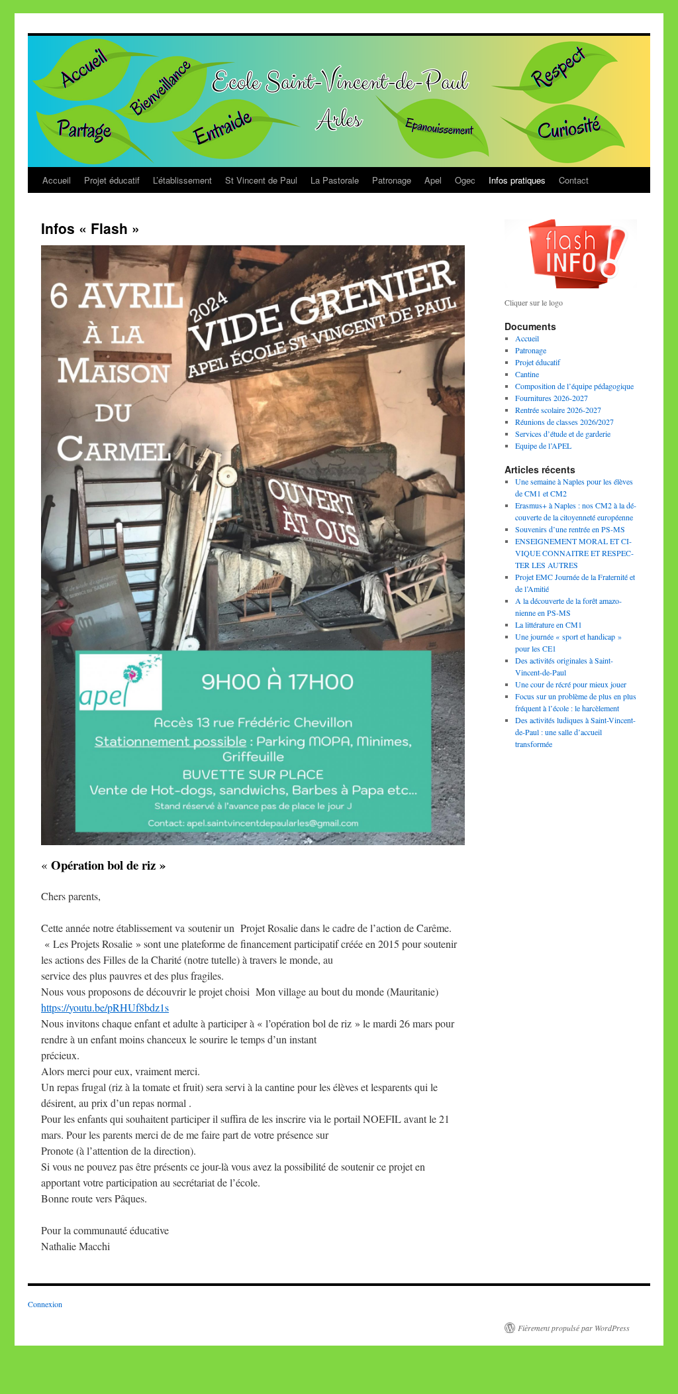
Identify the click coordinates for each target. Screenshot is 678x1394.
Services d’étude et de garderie (562, 433)
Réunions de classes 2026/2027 (564, 421)
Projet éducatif (112, 180)
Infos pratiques (517, 180)
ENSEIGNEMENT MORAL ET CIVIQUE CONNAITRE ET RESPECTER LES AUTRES (574, 553)
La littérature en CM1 (548, 624)
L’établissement (182, 180)
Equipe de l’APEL (543, 445)
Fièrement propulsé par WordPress (574, 1327)
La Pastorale (335, 180)
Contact (574, 180)
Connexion (45, 1304)
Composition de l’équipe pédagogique (574, 385)
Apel (433, 180)
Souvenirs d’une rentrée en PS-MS (570, 529)
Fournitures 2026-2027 (551, 397)
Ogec (465, 180)
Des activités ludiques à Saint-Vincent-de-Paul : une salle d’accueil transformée (575, 732)
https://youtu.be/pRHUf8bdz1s (105, 1007)
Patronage (391, 180)
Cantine (527, 374)
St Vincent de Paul (261, 180)
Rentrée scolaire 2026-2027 (558, 409)
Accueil (56, 180)
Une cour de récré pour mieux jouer (570, 684)
